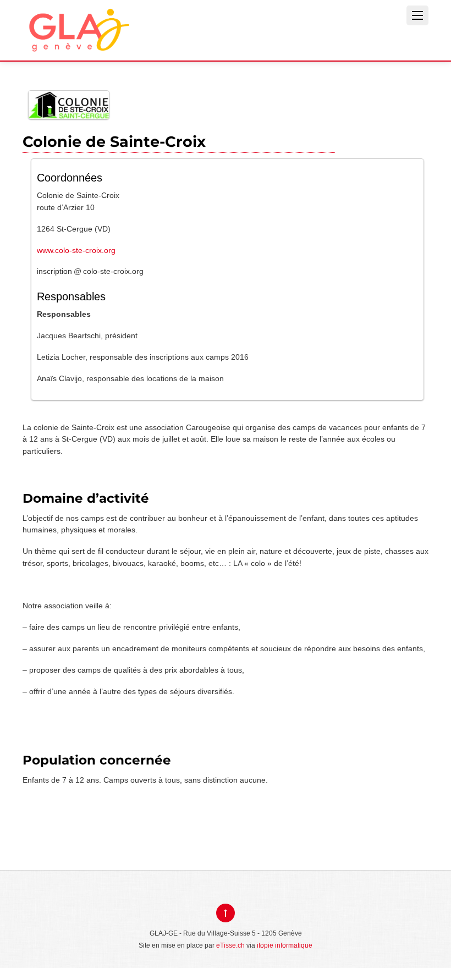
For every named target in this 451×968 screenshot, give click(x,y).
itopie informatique (284, 945)
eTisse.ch (230, 945)
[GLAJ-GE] (78, 43)
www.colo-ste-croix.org (76, 250)
